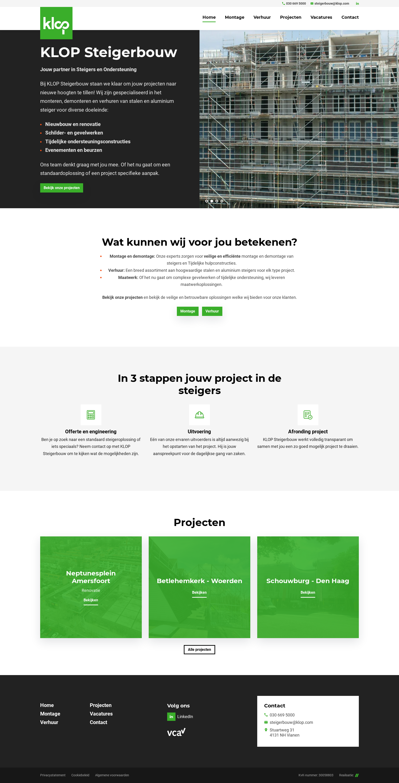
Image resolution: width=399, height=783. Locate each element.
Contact (98, 722)
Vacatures (101, 714)
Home (47, 705)
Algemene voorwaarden (112, 775)
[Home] (56, 23)
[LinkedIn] (357, 3)
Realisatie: (346, 775)
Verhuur (49, 722)
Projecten (101, 705)
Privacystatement (53, 775)
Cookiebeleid (80, 775)
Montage (50, 714)
